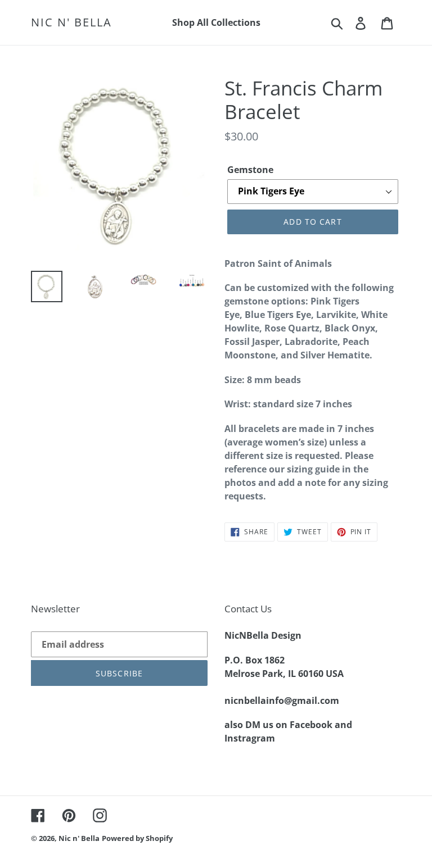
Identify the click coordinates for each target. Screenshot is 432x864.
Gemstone (250, 169)
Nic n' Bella (71, 22)
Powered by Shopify (137, 838)
